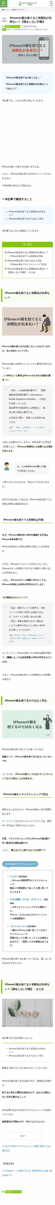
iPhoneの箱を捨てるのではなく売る (24, 260)
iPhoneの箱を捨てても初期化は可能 (27, 256)
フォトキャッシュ (18, 926)
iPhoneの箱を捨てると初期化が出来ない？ (27, 252)
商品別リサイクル (12, 26)
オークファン (8, 821)
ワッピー (14, 876)
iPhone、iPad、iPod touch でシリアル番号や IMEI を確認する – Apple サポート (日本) (27, 638)
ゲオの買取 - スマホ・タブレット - (27, 899)
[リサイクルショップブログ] (27, 3)
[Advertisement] (27, 132)
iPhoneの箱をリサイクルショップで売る (29, 264)
